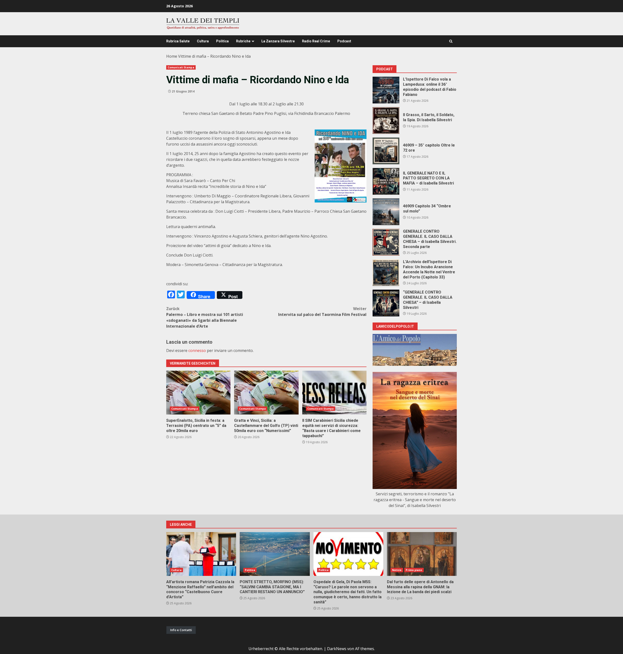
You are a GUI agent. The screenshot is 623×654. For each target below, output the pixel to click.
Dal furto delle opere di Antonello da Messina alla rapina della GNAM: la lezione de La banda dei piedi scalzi (422, 554)
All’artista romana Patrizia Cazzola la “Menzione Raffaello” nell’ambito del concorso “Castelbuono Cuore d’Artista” (201, 554)
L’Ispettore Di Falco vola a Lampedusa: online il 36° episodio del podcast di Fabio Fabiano (386, 90)
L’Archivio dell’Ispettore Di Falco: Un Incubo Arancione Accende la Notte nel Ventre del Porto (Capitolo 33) (386, 272)
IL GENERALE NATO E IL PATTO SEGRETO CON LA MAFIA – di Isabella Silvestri (386, 181)
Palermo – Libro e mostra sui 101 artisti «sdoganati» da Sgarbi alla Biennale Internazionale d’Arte (204, 317)
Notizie (397, 570)
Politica (222, 41)
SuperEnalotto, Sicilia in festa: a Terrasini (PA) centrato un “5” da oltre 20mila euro (198, 393)
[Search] (450, 41)
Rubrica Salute (178, 41)
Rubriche (243, 41)
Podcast (344, 41)
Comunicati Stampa (181, 67)
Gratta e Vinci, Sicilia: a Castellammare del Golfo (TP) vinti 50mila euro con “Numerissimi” (266, 393)
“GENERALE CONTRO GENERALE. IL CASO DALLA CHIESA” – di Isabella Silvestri (386, 303)
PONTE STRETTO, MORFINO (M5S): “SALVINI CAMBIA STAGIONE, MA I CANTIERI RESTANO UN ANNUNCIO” (275, 554)
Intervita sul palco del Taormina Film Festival (322, 311)
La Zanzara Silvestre (278, 41)
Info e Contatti (181, 630)
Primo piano (414, 570)
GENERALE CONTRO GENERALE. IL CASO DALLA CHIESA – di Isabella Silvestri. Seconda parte (386, 242)
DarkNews (336, 648)
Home (171, 56)
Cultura (203, 41)
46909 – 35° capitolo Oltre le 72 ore (386, 151)
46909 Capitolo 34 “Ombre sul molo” (386, 211)
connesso (197, 350)
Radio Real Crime (316, 41)
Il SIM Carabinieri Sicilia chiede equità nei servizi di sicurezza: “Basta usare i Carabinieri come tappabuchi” (334, 393)
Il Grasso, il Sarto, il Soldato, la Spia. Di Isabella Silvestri (386, 120)
